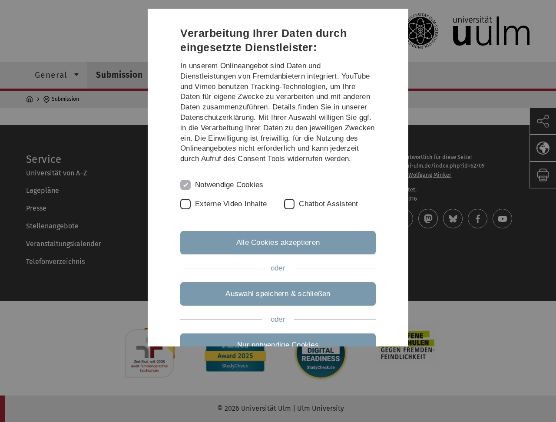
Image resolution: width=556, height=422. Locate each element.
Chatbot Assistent (328, 204)
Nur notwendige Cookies (278, 345)
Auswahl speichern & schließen (277, 294)
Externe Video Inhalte (231, 204)
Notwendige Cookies (229, 185)
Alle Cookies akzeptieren (278, 242)
